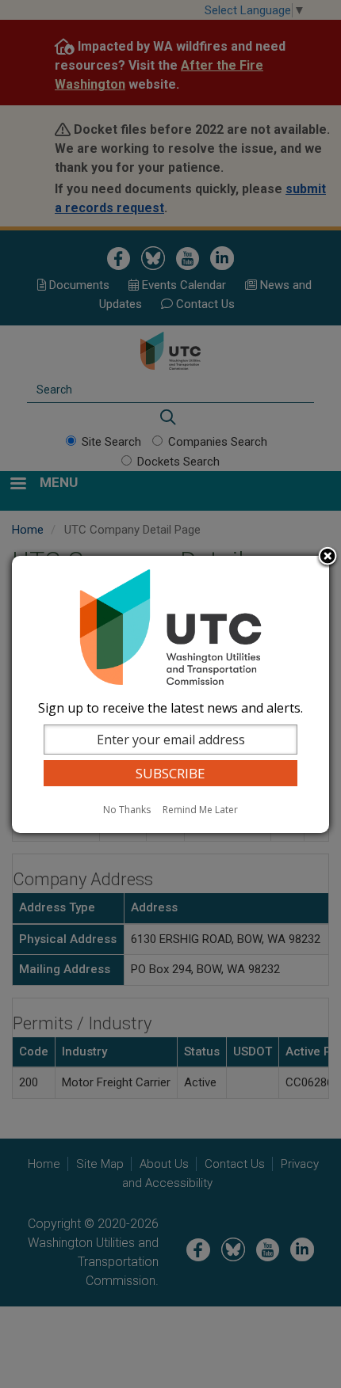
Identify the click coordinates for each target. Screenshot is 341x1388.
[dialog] (170, 694)
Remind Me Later (200, 809)
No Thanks (127, 809)
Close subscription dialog (327, 557)
